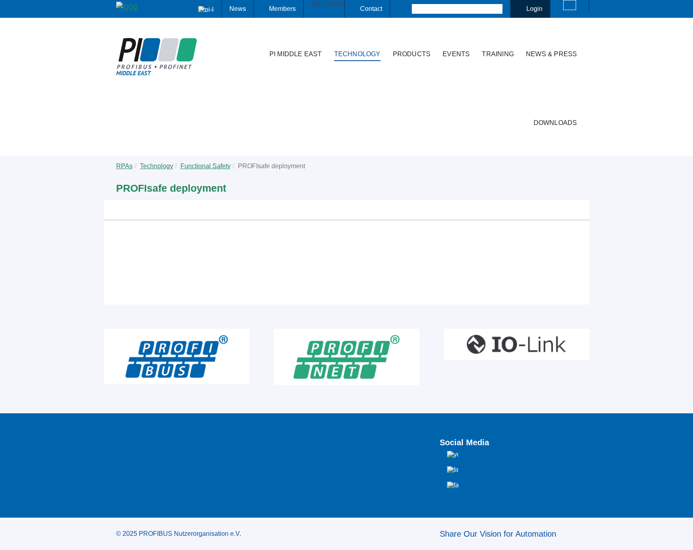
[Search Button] (405, 9)
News (237, 8)
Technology (357, 54)
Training (498, 54)
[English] (569, 5)
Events (456, 54)
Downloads (555, 122)
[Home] (254, 38)
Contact (371, 8)
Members (282, 8)
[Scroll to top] (682, 537)
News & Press (551, 54)
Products (412, 54)
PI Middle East (295, 54)
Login (534, 8)
